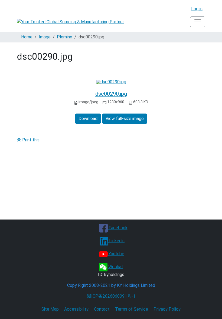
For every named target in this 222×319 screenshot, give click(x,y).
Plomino (64, 36)
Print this (30, 139)
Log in (197, 8)
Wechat (115, 266)
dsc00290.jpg (111, 94)
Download (88, 118)
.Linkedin (116, 240)
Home (26, 36)
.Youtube (116, 253)
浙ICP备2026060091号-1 (111, 296)
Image (45, 36)
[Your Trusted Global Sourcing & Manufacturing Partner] (70, 22)
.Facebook (118, 227)
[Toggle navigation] (197, 21)
